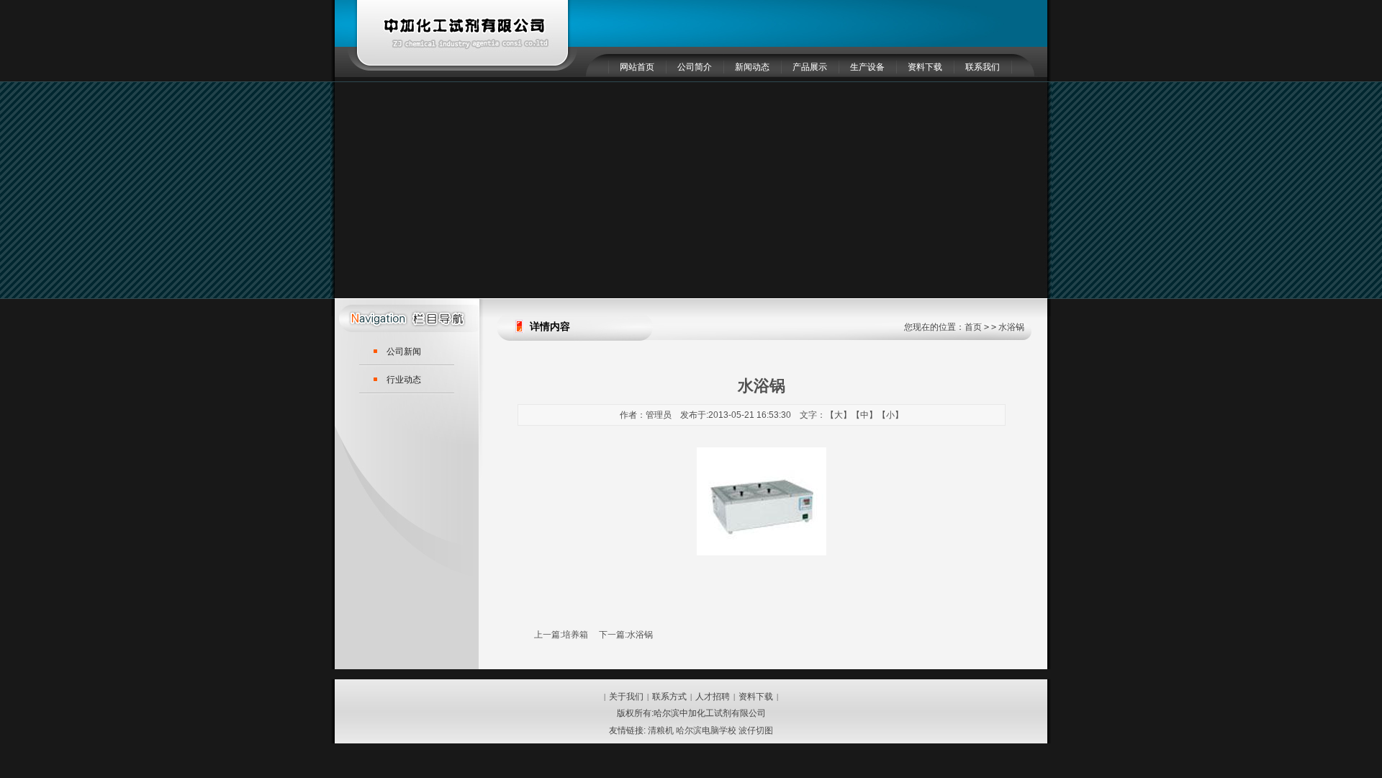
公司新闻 (404, 351)
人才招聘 (712, 697)
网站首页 (637, 67)
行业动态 (404, 380)
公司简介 (694, 67)
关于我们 (626, 697)
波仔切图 (756, 730)
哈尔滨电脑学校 (706, 730)
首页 (973, 327)
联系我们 (982, 67)
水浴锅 (640, 635)
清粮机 (661, 730)
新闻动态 (752, 67)
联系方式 (669, 697)
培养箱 (575, 635)
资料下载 (925, 67)
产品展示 (809, 67)
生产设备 (867, 67)
